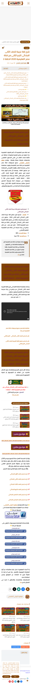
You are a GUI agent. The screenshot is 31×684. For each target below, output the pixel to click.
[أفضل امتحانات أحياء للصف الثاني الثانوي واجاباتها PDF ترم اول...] (25, 417)
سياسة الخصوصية (26, 671)
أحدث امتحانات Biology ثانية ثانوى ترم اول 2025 (11, 410)
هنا (18, 255)
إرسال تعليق (24, 652)
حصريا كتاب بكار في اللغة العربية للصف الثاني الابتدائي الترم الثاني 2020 (17, 93)
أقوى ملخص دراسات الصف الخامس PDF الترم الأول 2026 (10, 42)
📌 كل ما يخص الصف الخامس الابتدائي (19, 494)
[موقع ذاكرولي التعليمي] (15, 3)
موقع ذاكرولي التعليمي (21, 63)
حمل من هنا (15, 395)
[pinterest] (10, 681)
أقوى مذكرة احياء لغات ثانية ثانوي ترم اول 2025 (10, 426)
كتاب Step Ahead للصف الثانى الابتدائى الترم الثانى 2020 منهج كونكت (16, 99)
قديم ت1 (26, 48)
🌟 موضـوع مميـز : (22, 89)
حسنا (15, 676)
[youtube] (13, 681)
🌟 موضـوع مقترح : (22, 96)
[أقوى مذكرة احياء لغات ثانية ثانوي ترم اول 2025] (25, 425)
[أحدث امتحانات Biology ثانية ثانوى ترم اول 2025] (25, 409)
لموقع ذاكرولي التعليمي (11, 505)
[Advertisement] (15, 23)
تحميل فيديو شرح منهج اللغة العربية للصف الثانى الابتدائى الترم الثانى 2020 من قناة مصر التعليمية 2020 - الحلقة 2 (15, 85)
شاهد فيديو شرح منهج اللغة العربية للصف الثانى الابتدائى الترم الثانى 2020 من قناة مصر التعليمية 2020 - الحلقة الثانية (15, 79)
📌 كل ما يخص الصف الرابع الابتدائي (20, 489)
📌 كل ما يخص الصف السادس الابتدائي (19, 500)
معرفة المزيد (6, 676)
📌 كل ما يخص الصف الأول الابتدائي (20, 474)
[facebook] (21, 681)
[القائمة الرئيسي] (28, 3)
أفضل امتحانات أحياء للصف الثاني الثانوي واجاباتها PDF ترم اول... (11, 418)
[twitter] (18, 681)
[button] (23, 589)
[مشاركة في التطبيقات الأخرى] (10, 589)
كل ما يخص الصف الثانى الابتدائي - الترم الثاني (17, 336)
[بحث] (2, 3)
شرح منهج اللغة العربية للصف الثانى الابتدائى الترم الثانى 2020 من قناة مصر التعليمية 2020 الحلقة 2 (16, 74)
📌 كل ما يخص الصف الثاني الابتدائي (20, 479)
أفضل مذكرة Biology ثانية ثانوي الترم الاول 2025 (9, 636)
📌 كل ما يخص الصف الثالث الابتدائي (20, 484)
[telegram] (15, 681)
